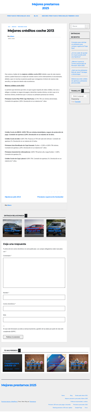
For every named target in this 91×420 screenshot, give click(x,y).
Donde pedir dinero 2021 (81, 395)
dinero (12, 36)
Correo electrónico (9, 304)
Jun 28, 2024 (75, 368)
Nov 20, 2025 (31, 368)
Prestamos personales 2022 (18, 16)
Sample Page (78, 407)
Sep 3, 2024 (52, 368)
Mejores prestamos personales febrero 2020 (60, 16)
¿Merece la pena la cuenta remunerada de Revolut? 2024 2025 (78, 63)
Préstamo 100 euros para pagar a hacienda (59, 404)
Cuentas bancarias (54, 360)
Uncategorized (31, 360)
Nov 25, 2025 (9, 368)
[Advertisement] (34, 58)
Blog (36, 16)
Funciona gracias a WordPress (9, 401)
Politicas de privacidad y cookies (79, 401)
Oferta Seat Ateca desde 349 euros (54, 230)
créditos (14, 26)
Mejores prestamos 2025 (18, 385)
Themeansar (33, 401)
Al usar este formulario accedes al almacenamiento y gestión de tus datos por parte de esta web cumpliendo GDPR (33, 330)
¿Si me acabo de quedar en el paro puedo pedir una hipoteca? (79, 55)
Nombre (6, 292)
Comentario (7, 255)
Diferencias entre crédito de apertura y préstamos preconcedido (79, 81)
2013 (9, 26)
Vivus (86, 407)
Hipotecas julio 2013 (13, 197)
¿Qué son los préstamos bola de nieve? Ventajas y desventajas (79, 72)
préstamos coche (22, 26)
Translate (78, 101)
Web (4, 315)
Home (63, 395)
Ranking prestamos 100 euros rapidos (62, 407)
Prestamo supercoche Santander (50, 197)
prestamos (8, 360)
